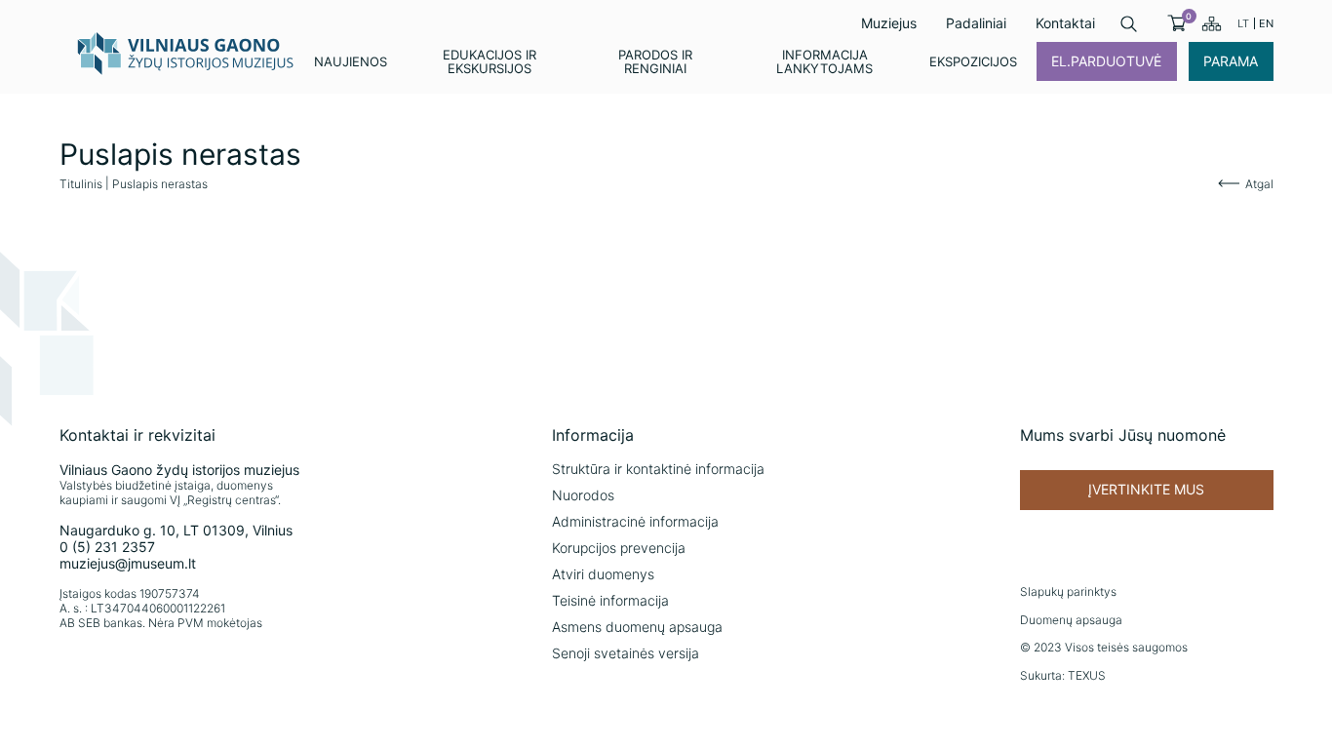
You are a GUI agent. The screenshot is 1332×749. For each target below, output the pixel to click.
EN (1266, 23)
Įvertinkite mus (1146, 489)
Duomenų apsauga (1071, 619)
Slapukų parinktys (1068, 591)
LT (1243, 23)
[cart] (1176, 23)
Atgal (1259, 184)
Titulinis (80, 184)
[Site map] (1211, 23)
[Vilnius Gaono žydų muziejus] (186, 52)
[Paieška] (1129, 24)
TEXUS (1087, 675)
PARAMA (1230, 61)
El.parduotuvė (1106, 61)
